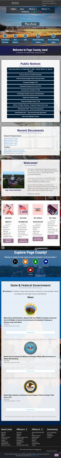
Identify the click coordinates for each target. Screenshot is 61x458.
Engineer (19, 443)
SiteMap (44, 5)
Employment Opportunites (5, 442)
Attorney (19, 434)
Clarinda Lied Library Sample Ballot (13, 153)
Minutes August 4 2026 (10, 143)
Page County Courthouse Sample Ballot (14, 151)
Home (13, 9)
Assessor (19, 432)
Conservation (20, 439)
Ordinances (4, 439)
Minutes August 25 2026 (11, 138)
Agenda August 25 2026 (10, 140)
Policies (3, 440)
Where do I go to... (6, 445)
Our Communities (51, 432)
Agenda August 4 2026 (10, 145)
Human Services (36, 435)
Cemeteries (50, 435)
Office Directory (5, 437)
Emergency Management (20, 441)
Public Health (35, 437)
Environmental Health (22, 445)
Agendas (3, 432)
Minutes (3, 434)
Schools (49, 437)
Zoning (33, 445)
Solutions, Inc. (38, 449)
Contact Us (25, 11)
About (22, 9)
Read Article (30, 332)
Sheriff (33, 440)
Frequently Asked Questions (48, 1)
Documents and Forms (47, 3)
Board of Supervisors (22, 437)
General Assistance (38, 432)
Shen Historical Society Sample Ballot (14, 150)
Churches (49, 434)
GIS (33, 434)
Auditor (18, 435)
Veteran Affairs (36, 443)
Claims (3, 435)
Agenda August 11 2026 (10, 142)
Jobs (55, 3)
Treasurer (34, 442)
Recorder (34, 439)
